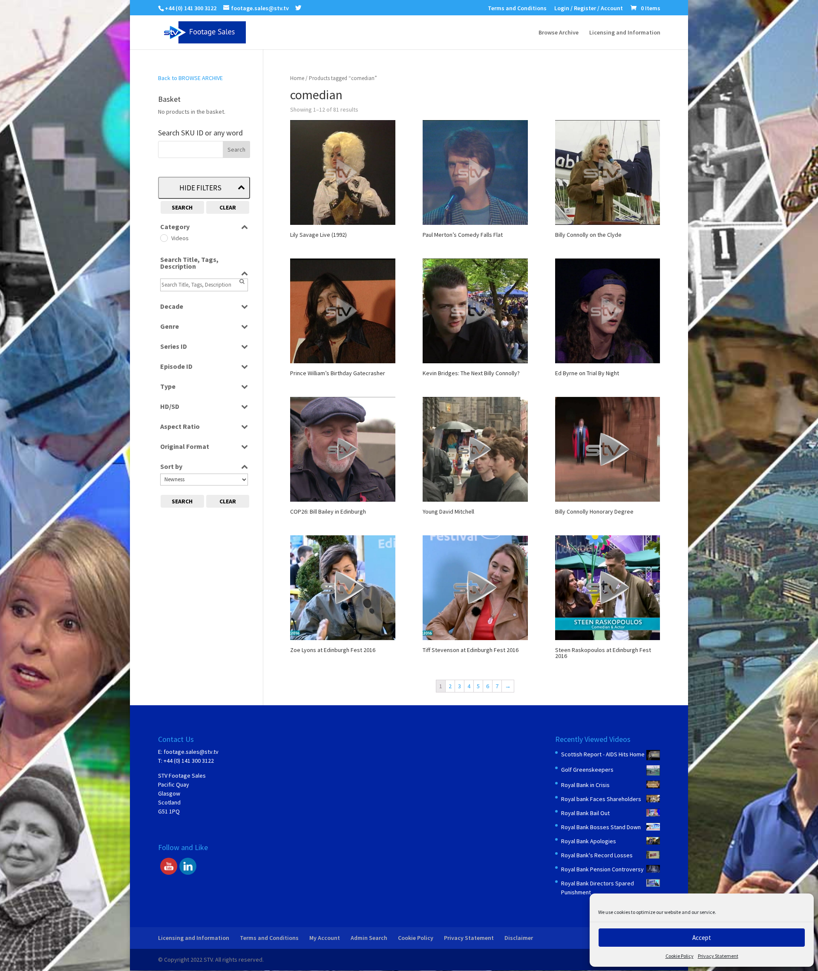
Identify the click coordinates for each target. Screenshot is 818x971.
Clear (227, 207)
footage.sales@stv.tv (191, 752)
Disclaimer (518, 938)
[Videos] (163, 237)
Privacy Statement (718, 956)
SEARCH (182, 207)
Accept (701, 938)
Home (297, 78)
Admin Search (369, 938)
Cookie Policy (679, 956)
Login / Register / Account (588, 8)
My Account (324, 938)
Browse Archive (559, 32)
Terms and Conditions (517, 8)
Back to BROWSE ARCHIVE (190, 78)
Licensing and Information (624, 32)
